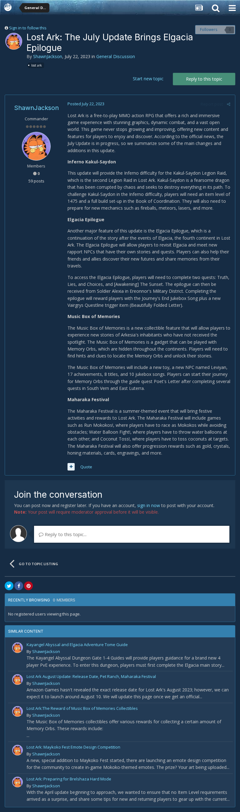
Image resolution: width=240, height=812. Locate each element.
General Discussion (115, 56)
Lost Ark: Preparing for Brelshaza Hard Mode (69, 779)
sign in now (148, 505)
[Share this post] (228, 104)
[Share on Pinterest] (28, 585)
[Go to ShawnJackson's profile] (13, 41)
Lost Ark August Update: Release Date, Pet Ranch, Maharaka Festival (91, 676)
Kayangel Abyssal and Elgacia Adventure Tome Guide (77, 644)
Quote (86, 467)
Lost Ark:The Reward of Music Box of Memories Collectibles (82, 708)
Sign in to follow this (28, 28)
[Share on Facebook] (18, 585)
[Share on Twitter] (9, 585)
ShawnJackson (47, 56)
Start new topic (148, 79)
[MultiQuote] (71, 467)
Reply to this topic (204, 79)
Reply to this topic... (65, 534)
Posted (86, 104)
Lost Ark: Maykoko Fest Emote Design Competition (73, 747)
